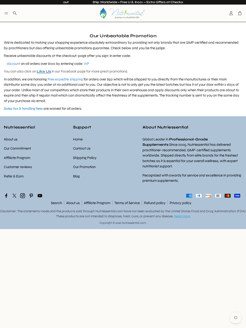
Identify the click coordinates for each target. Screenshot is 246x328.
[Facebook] (6, 195)
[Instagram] (22, 195)
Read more (182, 216)
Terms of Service (127, 203)
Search (56, 203)
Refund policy (155, 203)
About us (73, 203)
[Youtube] (39, 195)
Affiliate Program (97, 203)
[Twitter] (14, 196)
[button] (6, 13)
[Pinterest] (31, 195)
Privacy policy (180, 203)
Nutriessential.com (109, 211)
